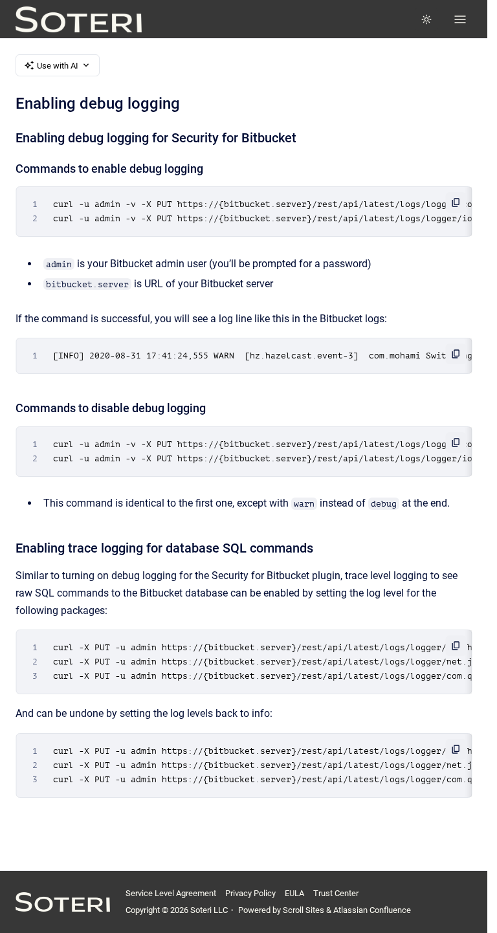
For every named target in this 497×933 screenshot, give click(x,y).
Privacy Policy (250, 893)
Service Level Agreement (171, 893)
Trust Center (336, 893)
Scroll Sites (303, 910)
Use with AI (57, 66)
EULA (294, 893)
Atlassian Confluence (372, 910)
